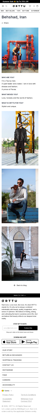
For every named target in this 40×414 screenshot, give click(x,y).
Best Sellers (10, 11)
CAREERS (6, 380)
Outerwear (35, 11)
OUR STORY (7, 350)
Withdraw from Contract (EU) (27, 400)
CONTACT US (8, 365)
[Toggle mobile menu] (3, 6)
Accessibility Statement (7, 400)
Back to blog (22, 285)
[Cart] (37, 6)
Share (6, 23)
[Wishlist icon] (30, 6)
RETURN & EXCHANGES (12, 355)
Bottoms (25, 11)
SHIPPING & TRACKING (12, 360)
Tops (18, 11)
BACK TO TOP (19, 295)
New (2, 11)
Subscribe (28, 328)
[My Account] (34, 6)
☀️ (15, 2)
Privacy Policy (8, 395)
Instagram (7, 370)
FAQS (4, 375)
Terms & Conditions (28, 395)
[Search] (6, 6)
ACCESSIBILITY (8, 385)
